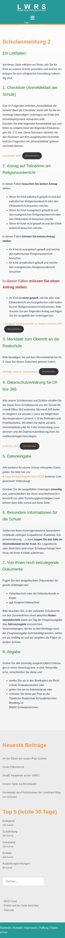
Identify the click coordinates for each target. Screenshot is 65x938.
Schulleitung (9, 831)
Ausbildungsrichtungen (16, 863)
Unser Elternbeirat (13, 767)
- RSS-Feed (9, 901)
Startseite (5, 927)
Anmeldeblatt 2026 (11, 155)
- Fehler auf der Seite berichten (20, 905)
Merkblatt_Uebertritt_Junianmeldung (19, 371)
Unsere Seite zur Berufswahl (19, 784)
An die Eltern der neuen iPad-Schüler (24, 758)
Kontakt (7, 853)
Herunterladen (32, 155)
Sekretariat (8, 842)
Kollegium (8, 821)
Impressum (30, 927)
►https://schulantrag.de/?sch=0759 (23, 476)
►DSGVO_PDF (10, 446)
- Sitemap (8, 910)
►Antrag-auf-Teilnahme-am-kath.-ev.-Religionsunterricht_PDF (32, 324)
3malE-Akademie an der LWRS (21, 775)
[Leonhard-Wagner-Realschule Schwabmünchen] (32, 7)
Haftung (43, 927)
